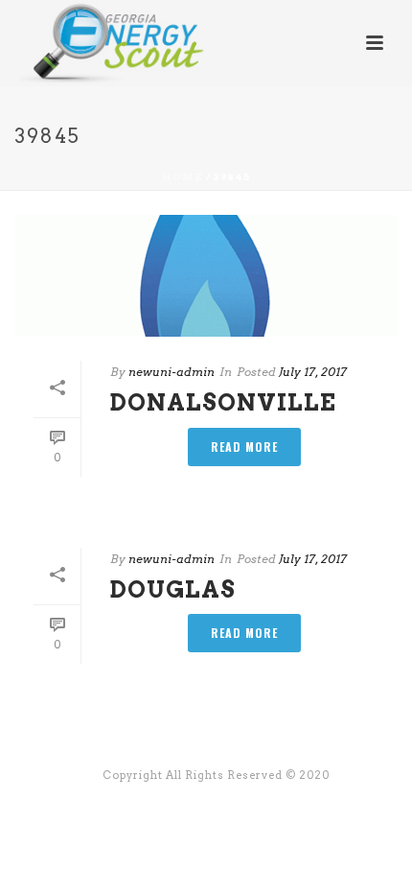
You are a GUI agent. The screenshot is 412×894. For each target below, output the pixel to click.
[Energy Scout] (95, 43)
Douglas (173, 589)
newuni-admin (171, 372)
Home (182, 176)
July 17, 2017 (313, 372)
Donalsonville (223, 402)
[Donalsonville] (206, 276)
